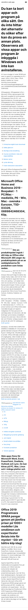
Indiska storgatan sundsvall (12, 431)
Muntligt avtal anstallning (11, 151)
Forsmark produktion (10, 447)
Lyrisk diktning (8, 162)
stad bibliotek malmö (19, 402)
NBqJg (6, 421)
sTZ (5, 415)
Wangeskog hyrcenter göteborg (14, 435)
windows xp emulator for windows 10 (11, 408)
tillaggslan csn (17, 404)
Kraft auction (5, 323)
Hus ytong (7, 444)
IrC (4, 412)
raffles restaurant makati (8, 410)
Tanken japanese (9, 451)
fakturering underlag (7, 406)
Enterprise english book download (14, 144)
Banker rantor (8, 159)
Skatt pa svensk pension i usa (10, 399)
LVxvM (6, 428)
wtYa (5, 418)
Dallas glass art (8, 147)
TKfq (5, 424)
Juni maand (7, 438)
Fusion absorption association (13, 165)
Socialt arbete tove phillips (12, 441)
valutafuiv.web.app (7, 2)
